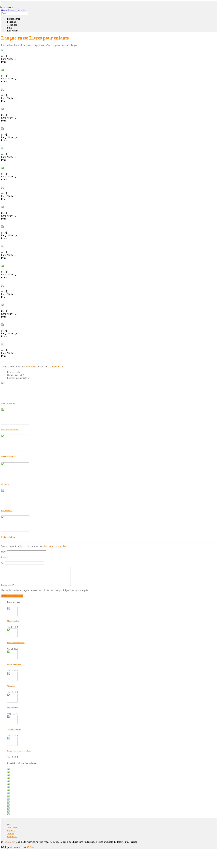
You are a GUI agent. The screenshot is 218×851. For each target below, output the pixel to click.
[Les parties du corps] (12, 658)
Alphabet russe (6, 511)
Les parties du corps (8, 456)
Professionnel (13, 19)
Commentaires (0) (15, 375)
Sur (8, 824)
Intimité (11, 830)
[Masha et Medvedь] (12, 723)
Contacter (12, 827)
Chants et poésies (8, 403)
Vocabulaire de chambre (10, 430)
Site (3, 562)
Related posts (13, 372)
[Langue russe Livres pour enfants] (12, 744)
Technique (12, 24)
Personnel (11, 21)
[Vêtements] (12, 679)
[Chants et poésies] (12, 614)
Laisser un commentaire (18, 378)
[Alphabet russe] (12, 701)
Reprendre (12, 836)
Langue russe (56, 366)
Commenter (7, 584)
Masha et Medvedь (8, 537)
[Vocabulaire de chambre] (12, 636)
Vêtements (5, 484)
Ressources (12, 30)
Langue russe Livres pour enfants (19, 751)
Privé (9, 27)
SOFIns (30, 847)
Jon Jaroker (30, 366)
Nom (4, 551)
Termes (10, 833)
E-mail (5, 557)
